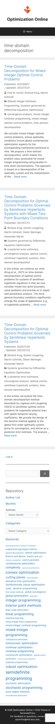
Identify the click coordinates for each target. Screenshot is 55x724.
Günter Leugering (33, 227)
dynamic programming (25, 588)
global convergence (35, 592)
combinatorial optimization (20, 563)
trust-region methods (18, 691)
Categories (13, 523)
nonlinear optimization (19, 647)
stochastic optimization (18, 683)
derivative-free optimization (21, 581)
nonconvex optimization (22, 643)
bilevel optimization (35, 552)
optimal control (38, 253)
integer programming (23, 600)
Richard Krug (32, 92)
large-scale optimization (17, 610)
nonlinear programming (20, 651)
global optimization (17, 595)
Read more (20, 176)
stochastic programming (24, 688)
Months (11, 503)
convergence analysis (19, 114)
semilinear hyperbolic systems (21, 258)
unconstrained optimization (16, 695)
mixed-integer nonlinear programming (26, 625)
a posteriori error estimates (22, 249)
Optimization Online (27, 19)
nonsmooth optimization (19, 654)
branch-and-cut (34, 556)
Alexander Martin (14, 236)
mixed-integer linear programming (21, 622)
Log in (9, 456)
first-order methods (15, 592)
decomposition (32, 578)
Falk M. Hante (15, 92)
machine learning (14, 618)
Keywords (12, 539)
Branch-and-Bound (16, 556)
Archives (10, 509)
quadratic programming (17, 662)
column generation (30, 560)
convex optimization (22, 572)
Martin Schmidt (13, 232)
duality (8, 588)
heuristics (34, 596)
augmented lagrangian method (21, 549)
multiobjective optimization (17, 639)
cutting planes (16, 577)
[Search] (44, 473)
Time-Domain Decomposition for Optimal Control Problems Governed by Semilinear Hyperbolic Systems (27, 333)
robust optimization (21, 666)
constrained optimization (30, 568)
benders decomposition (15, 553)
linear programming (20, 614)
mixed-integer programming (17, 632)
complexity (13, 567)
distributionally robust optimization (25, 584)
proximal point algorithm (26, 659)
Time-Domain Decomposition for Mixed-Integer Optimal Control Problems (25, 72)
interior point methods (23, 605)
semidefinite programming (19, 675)
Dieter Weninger (32, 232)
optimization (11, 659)
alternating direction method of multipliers (21, 546)
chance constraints (13, 560)
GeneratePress (27, 713)
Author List (13, 497)
